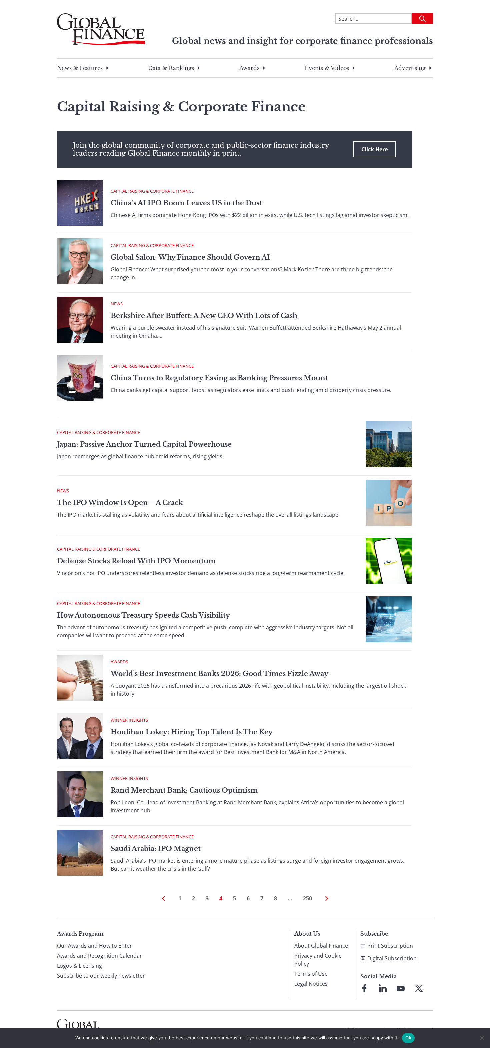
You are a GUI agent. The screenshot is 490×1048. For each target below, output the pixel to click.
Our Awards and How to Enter (94, 945)
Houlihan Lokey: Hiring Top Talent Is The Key (192, 732)
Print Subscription (390, 945)
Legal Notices (311, 983)
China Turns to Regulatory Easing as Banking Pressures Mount (219, 378)
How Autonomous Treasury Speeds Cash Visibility (143, 615)
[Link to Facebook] (364, 988)
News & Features (80, 68)
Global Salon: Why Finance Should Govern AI (190, 257)
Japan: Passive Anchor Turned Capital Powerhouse (144, 444)
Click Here (374, 149)
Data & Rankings (171, 68)
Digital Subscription (392, 958)
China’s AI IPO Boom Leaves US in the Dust (186, 203)
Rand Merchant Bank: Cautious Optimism (184, 790)
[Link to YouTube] (401, 988)
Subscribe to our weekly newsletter (101, 975)
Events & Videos (327, 68)
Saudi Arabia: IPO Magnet (156, 849)
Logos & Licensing (79, 965)
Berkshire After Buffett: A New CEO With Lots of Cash (204, 316)
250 (307, 898)
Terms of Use (311, 973)
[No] (481, 1038)
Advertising (410, 68)
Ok (408, 1037)
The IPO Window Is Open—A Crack (120, 503)
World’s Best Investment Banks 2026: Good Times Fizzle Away (219, 674)
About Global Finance (321, 945)
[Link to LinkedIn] (383, 988)
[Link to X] (419, 988)
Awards (249, 68)
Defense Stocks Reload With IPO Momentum (136, 561)
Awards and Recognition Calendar (99, 955)
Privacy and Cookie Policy (318, 959)
